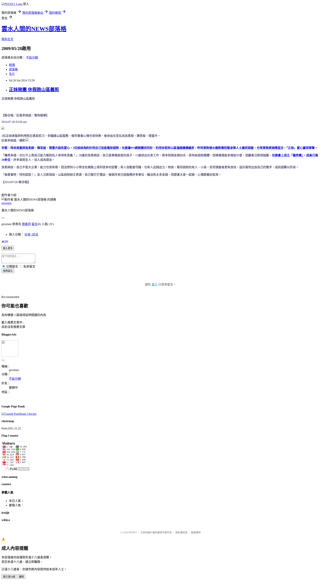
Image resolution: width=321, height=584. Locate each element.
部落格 (13, 69)
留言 (35, 224)
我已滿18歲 (9, 576)
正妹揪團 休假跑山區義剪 (34, 89)
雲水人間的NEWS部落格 (34, 28)
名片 (12, 73)
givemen (6, 203)
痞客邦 (26, 224)
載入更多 (8, 248)
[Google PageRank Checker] (19, 413)
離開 (21, 576)
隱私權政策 (181, 532)
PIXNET (133, 532)
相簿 (12, 65)
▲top (4, 241)
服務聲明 (196, 532)
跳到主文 (7, 39)
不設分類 (32, 57)
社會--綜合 (31, 234)
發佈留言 (8, 271)
